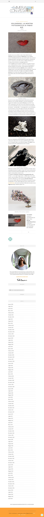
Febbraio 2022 (11, 312)
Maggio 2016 (10, 445)
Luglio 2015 (10, 466)
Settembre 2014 (11, 488)
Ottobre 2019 (10, 359)
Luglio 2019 (10, 365)
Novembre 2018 (11, 382)
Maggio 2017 (10, 420)
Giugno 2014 (10, 494)
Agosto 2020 (10, 338)
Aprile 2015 (10, 473)
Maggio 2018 (10, 395)
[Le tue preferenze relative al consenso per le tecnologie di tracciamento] (42, 515)
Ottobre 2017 (10, 409)
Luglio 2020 (10, 340)
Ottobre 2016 (10, 435)
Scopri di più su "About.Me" (22, 276)
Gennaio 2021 (10, 327)
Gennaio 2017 (10, 428)
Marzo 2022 (10, 310)
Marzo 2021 (10, 323)
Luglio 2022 (10, 306)
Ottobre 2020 (10, 333)
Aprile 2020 (10, 346)
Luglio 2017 (10, 416)
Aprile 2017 (10, 422)
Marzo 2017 (10, 424)
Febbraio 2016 (11, 452)
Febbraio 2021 (11, 325)
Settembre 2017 (11, 412)
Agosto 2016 (10, 439)
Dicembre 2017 (11, 405)
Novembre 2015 (11, 458)
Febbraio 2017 (11, 426)
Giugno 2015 (10, 469)
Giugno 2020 (10, 342)
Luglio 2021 (10, 319)
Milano (17, 21)
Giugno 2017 (10, 418)
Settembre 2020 (11, 335)
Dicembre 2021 (11, 316)
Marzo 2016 (10, 450)
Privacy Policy (23, 514)
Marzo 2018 (10, 399)
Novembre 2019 (11, 357)
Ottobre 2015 (10, 460)
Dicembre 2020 (11, 329)
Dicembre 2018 (11, 380)
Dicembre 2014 (11, 481)
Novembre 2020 (11, 331)
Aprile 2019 (10, 371)
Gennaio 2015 (10, 479)
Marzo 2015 (10, 475)
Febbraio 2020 (11, 350)
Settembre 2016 (11, 437)
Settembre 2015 (11, 462)
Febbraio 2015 (11, 477)
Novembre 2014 (11, 483)
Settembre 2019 (11, 361)
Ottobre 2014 (10, 485)
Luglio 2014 (10, 492)
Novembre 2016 (11, 433)
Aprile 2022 (10, 308)
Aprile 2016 (10, 447)
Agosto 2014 (10, 490)
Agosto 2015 (10, 464)
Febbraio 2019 (11, 376)
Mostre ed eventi (24, 21)
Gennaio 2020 (10, 352)
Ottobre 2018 (10, 384)
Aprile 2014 (10, 498)
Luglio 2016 (10, 441)
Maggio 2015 (10, 471)
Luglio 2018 (10, 390)
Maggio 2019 (10, 369)
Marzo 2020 (10, 348)
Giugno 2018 (10, 392)
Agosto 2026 (10, 304)
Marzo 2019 (10, 373)
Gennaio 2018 (10, 403)
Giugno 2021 (10, 321)
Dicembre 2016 (11, 431)
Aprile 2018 (10, 397)
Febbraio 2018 (11, 401)
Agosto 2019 (10, 363)
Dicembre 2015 (11, 456)
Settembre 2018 (11, 386)
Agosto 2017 (10, 414)
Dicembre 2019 (11, 354)
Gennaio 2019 (10, 378)
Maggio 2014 (10, 496)
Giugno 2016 (10, 443)
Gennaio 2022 (10, 314)
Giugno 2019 (10, 367)
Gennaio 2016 (10, 454)
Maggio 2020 (10, 344)
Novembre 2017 (11, 407)
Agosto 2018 (10, 388)
